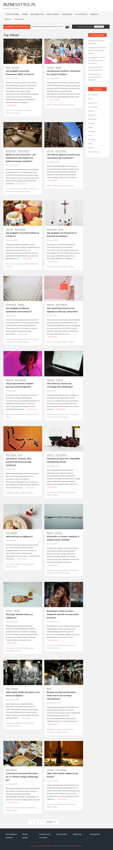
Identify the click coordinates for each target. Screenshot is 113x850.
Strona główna (12, 14)
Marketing (67, 14)
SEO (36, 414)
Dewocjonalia (53, 14)
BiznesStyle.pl (19, 4)
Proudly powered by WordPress (41, 846)
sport (90, 135)
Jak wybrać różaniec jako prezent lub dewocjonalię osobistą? (18, 461)
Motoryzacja (81, 14)
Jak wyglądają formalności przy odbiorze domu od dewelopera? (97, 60)
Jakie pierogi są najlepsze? (19, 536)
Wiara (65, 267)
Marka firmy (10, 414)
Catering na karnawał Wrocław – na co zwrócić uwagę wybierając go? (22, 776)
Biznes (25, 14)
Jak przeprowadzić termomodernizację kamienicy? (64, 26)
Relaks (49, 105)
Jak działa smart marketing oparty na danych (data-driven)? (97, 50)
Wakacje (27, 110)
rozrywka (91, 131)
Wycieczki (64, 105)
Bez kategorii (92, 95)
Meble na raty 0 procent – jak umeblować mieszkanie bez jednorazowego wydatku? (21, 157)
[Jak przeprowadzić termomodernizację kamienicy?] (43, 26)
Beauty (49, 342)
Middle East (20, 723)
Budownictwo (37, 14)
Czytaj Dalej (12, 105)
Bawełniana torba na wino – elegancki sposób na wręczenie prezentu (62, 614)
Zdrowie (58, 67)
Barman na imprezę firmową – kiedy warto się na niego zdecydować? (62, 695)
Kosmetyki (57, 342)
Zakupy (17, 113)
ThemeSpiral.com (77, 846)
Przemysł (94, 14)
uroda (90, 144)
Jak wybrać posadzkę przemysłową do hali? (95, 68)
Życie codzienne (23, 151)
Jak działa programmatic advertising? (96, 42)
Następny (49, 822)
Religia (8, 19)
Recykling (18, 342)
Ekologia (9, 611)
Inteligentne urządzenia (55, 729)
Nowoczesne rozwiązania (14, 110)
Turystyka (19, 19)
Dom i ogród (10, 189)
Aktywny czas (10, 807)
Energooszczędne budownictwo (27, 189)
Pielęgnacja (9, 493)
